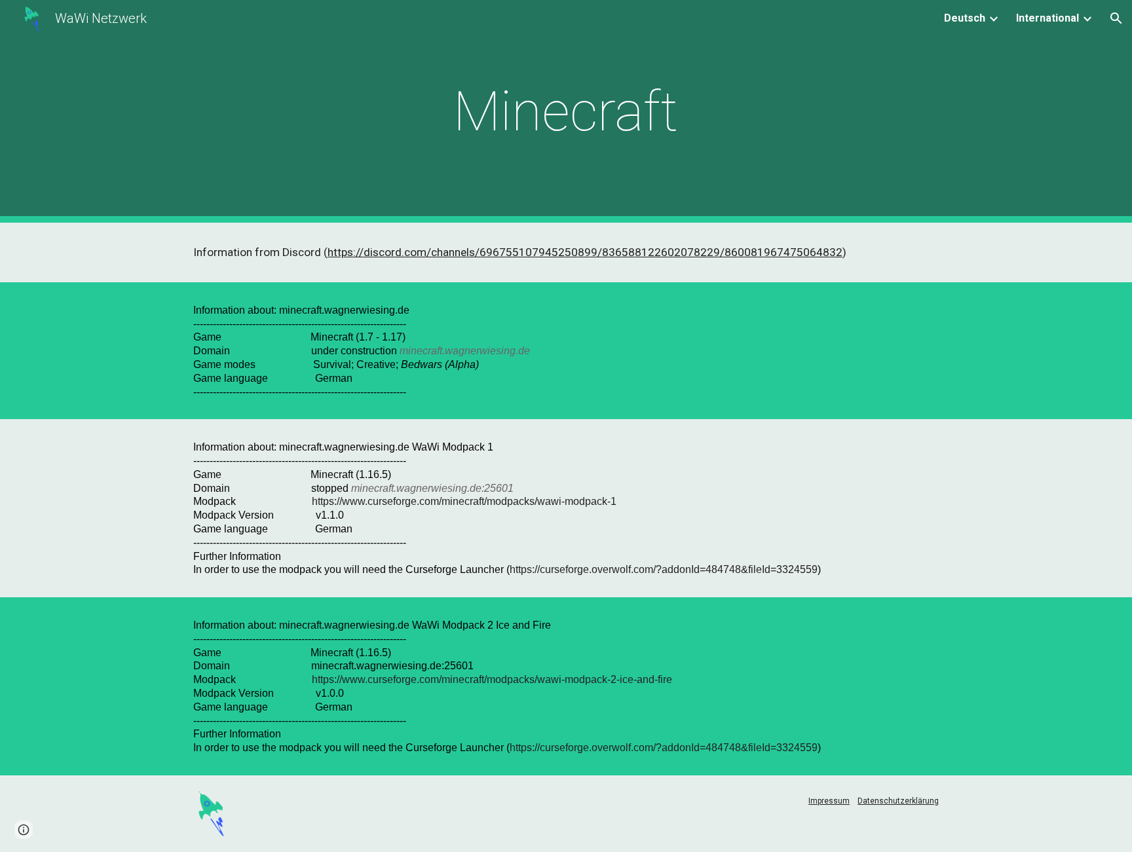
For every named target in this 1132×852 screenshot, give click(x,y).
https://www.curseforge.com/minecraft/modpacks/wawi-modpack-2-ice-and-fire (492, 679)
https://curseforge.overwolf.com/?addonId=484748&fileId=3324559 (664, 569)
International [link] (1047, 18)
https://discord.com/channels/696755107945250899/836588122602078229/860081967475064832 (585, 252)
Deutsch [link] (964, 18)
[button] (1116, 18)
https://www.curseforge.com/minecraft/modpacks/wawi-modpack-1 (464, 501)
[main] (566, 111)
